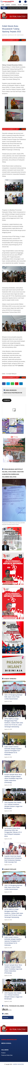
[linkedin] (21, 383)
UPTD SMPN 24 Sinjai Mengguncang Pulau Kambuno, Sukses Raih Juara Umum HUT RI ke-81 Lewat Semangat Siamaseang (13, 723)
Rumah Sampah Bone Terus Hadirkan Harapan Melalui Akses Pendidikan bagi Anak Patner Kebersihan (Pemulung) (13, 778)
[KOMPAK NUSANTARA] (7, 2)
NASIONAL (5, 1017)
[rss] (14, 1046)
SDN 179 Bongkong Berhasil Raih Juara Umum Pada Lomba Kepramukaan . (13, 697)
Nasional (13, 4)
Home (2, 4)
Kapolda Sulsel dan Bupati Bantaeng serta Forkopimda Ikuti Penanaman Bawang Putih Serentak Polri (13, 859)
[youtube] (12, 1046)
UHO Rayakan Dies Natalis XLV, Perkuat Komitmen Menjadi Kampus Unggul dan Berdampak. (13, 805)
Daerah (8, 4)
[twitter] (8, 383)
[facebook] (4, 383)
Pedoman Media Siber (7, 1055)
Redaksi (3, 1052)
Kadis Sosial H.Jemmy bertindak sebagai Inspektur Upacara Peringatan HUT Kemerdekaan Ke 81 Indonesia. (13, 750)
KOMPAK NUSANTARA (18, 1064)
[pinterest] (16, 383)
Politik (19, 4)
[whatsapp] (12, 383)
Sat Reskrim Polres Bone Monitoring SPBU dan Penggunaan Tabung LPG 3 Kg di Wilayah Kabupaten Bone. (13, 832)
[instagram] (10, 1046)
